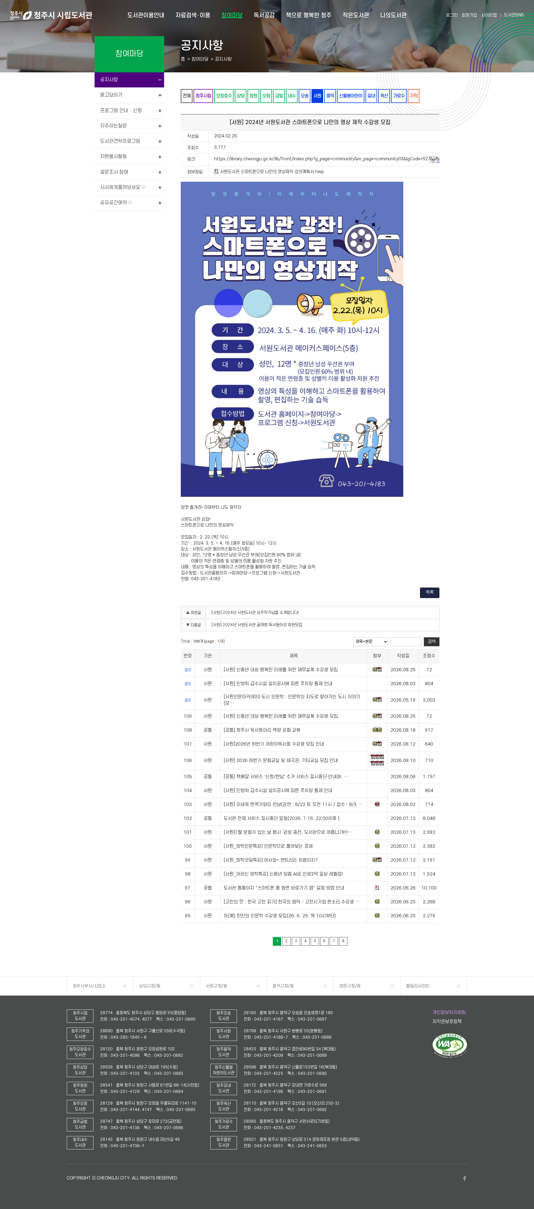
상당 (240, 96)
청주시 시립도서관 (51, 15)
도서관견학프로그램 (120, 141)
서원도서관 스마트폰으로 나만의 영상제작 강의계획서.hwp (272, 171)
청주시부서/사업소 (89, 986)
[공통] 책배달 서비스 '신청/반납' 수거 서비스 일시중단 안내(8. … (286, 777)
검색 (432, 641)
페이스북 (464, 1178)
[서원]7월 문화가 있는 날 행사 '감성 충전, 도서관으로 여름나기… (288, 832)
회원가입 (469, 15)
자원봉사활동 (113, 156)
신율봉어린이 (350, 96)
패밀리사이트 (417, 986)
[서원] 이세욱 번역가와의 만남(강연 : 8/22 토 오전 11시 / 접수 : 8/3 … (293, 804)
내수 (292, 96)
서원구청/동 (216, 986)
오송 (304, 96)
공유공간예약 (114, 202)
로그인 (452, 15)
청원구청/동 (350, 986)
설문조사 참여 (114, 172)
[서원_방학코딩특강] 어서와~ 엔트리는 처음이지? (271, 860)
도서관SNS (514, 15)
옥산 (384, 96)
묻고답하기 (111, 95)
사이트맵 (489, 15)
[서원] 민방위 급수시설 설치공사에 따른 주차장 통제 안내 (278, 684)
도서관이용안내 (145, 15)
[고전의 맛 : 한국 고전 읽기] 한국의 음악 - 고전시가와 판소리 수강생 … (292, 902)
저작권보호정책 (447, 1021)
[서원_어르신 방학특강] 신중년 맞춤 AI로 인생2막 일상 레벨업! (283, 874)
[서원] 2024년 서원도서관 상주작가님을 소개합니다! (255, 612)
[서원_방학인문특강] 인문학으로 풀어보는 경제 (268, 846)
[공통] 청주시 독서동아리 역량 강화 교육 (262, 730)
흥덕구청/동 (283, 986)
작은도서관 (356, 15)
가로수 (399, 96)
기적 (413, 96)
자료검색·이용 (192, 15)
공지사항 (109, 79)
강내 (371, 96)
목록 (430, 592)
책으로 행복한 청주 (309, 15)
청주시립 (203, 96)
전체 (187, 96)
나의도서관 (393, 15)
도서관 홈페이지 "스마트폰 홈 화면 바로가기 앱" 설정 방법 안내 (284, 888)
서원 (317, 96)
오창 (266, 96)
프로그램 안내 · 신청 (121, 110)
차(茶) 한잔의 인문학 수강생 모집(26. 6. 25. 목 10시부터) (280, 916)
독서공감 (264, 15)
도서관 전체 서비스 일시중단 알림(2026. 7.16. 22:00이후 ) (281, 818)
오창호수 (224, 96)
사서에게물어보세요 (121, 187)
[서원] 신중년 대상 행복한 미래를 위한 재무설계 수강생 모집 (281, 670)
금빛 (279, 96)
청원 (253, 96)
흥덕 (330, 96)
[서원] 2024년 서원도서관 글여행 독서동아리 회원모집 (257, 625)
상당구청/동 (149, 986)
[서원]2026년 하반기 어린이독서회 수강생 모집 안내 (274, 744)
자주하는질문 (113, 126)
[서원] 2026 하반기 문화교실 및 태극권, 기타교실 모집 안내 (281, 760)
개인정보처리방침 (449, 1012)
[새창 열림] (449, 1057)
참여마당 (232, 15)
